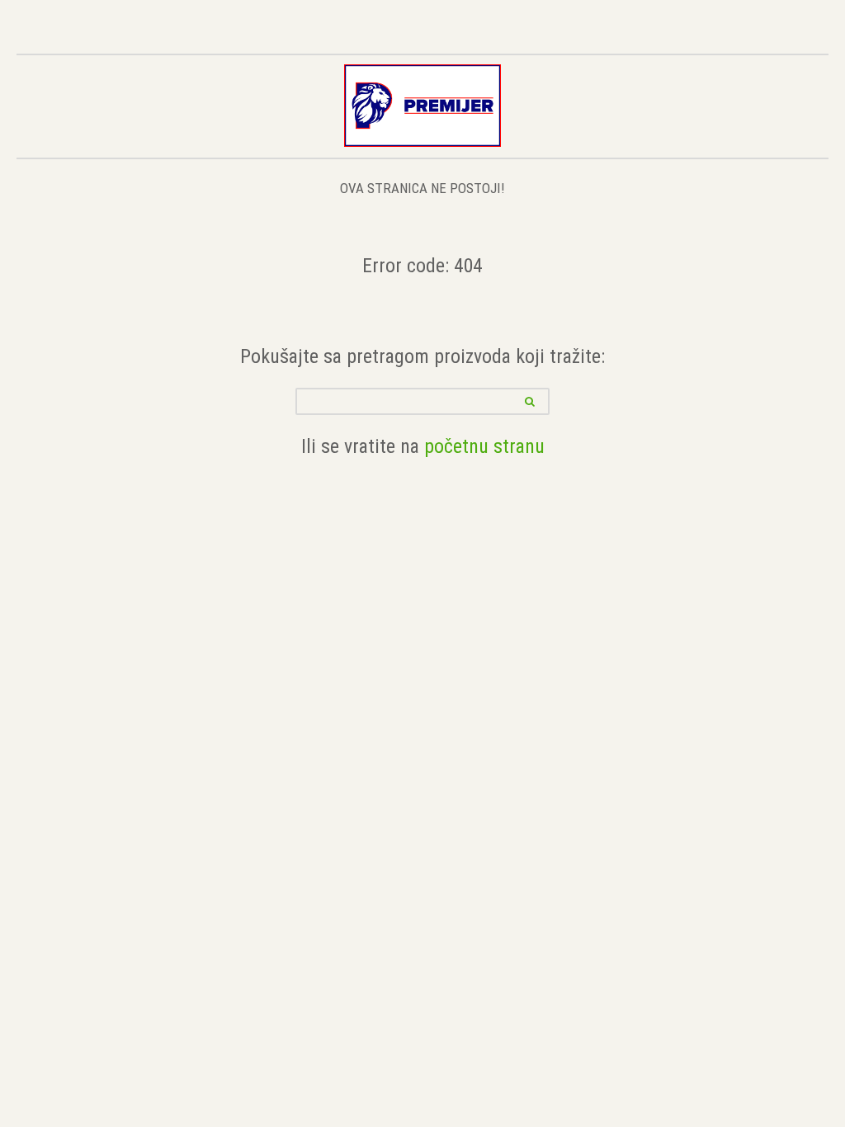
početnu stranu (484, 446)
